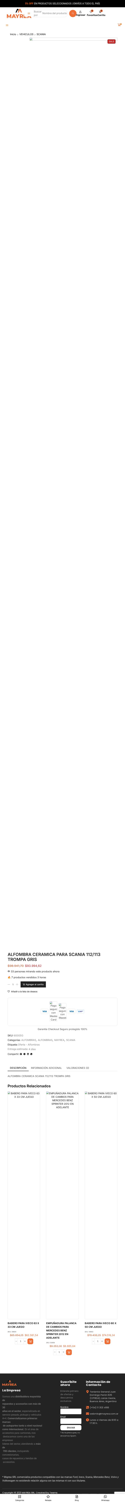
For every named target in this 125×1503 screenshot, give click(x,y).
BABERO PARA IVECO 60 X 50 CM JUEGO (100, 1325)
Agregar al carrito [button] (21, 1206)
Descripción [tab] (18, 1067)
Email (63, 1416)
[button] (29, 13)
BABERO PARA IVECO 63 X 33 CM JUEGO (23, 1325)
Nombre (64, 1407)
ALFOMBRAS (28, 1040)
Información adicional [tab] (46, 1067)
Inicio (13, 34)
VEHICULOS (26, 34)
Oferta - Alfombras (29, 1044)
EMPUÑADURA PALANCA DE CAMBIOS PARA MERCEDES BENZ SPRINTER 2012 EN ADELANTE (61, 1330)
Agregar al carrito (35, 984)
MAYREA (59, 1040)
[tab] (18, 1068)
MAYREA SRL (28, 1492)
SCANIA (41, 34)
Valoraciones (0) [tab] (77, 1067)
